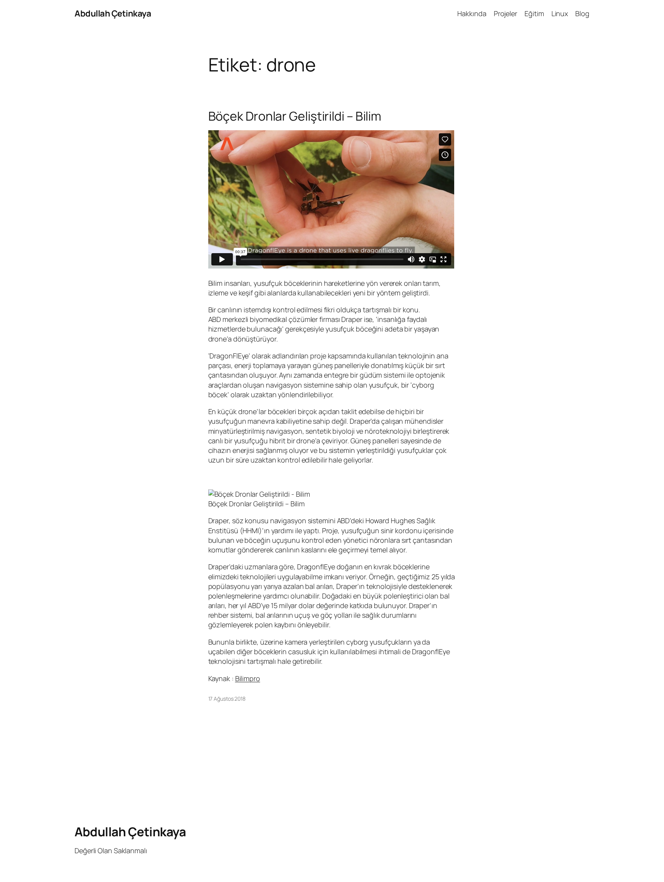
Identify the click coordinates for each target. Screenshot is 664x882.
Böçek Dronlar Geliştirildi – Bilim (295, 116)
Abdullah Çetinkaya (113, 13)
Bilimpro (247, 678)
